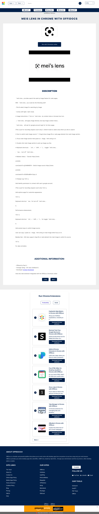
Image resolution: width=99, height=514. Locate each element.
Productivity (45, 302)
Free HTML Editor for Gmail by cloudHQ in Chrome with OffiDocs (55, 370)
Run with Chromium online (49, 44)
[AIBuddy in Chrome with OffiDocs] (42, 432)
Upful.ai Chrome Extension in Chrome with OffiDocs (57, 351)
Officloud (42, 493)
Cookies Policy (10, 485)
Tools (19, 3)
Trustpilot (76, 467)
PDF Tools (75, 491)
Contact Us (9, 475)
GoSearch (75, 485)
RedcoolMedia (44, 477)
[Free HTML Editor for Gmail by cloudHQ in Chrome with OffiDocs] (42, 378)
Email (91, 475)
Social (56, 302)
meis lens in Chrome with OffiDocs (49, 18)
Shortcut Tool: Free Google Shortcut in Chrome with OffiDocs (55, 332)
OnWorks (42, 472)
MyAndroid (43, 488)
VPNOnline (43, 483)
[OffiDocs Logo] (3, 3)
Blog (7, 488)
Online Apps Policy (11, 477)
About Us (8, 472)
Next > (53, 279)
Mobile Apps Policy (11, 480)
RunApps (42, 490)
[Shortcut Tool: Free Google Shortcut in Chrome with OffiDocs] (42, 340)
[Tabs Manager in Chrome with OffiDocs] (42, 414)
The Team (9, 469)
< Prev (45, 279)
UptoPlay (42, 475)
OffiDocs (42, 469)
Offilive (74, 493)
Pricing (8, 490)
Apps (10, 3)
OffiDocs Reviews (46, 504)
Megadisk (42, 480)
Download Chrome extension (57, 323)
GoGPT (74, 488)
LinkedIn (84, 475)
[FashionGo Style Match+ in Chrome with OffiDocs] (42, 321)
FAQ (7, 496)
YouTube (76, 475)
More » (36, 440)
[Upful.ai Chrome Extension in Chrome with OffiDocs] (42, 359)
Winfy (41, 485)
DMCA (8, 493)
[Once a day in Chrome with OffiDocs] (42, 396)
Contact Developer (28, 270)
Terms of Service (10, 483)
